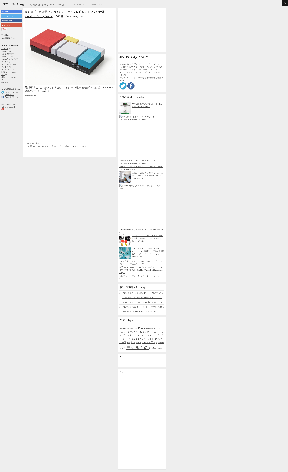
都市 (156, 348)
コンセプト (148, 331)
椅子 (150, 342)
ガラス (133, 331)
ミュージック (6, 69)
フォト (4, 67)
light (156, 328)
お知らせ (5, 49)
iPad (135, 328)
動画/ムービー (7, 72)
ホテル (132, 339)
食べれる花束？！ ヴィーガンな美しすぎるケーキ (142, 302)
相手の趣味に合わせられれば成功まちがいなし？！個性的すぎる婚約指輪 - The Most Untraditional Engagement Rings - (141, 270)
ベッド (127, 339)
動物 (128, 342)
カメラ (126, 332)
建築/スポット (7, 77)
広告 (3, 74)
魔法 (160, 348)
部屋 (151, 348)
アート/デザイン (8, 51)
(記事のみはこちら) (9, 95)
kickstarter (149, 328)
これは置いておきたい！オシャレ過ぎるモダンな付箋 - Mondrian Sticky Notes (69, 89)
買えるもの (137, 347)
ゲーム (4, 62)
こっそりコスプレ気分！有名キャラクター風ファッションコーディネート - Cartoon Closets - (147, 238)
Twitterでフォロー (11, 92)
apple (124, 328)
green (132, 328)
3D (120, 328)
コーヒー (157, 332)
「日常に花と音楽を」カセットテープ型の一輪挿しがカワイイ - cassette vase (143, 307)
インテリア (6, 54)
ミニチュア (140, 339)
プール (121, 339)
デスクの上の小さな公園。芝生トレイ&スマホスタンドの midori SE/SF (143, 293)
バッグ (134, 335)
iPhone (141, 328)
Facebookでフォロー (12, 97)
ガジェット (6, 56)
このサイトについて (79, 4)
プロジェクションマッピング (150, 335)
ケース (139, 332)
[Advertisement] (47, 117)
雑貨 (3, 82)
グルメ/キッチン (8, 59)
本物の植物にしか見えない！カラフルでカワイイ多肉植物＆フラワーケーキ (143, 311)
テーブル (127, 335)
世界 (154, 338)
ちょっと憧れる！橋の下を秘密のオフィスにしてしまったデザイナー (143, 297)
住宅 (124, 342)
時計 (137, 342)
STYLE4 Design (14, 4)
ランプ (149, 339)
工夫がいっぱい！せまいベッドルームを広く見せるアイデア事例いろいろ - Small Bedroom (147, 175)
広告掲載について (96, 4)
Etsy (127, 328)
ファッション (6, 64)
